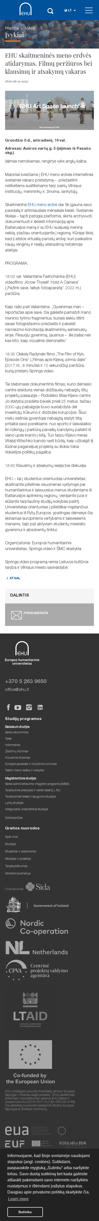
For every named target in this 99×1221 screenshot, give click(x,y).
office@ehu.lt (17, 690)
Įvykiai (30, 29)
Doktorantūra (14, 818)
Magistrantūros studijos (20, 778)
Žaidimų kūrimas (16, 751)
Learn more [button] (18, 1199)
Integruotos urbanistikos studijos (26, 809)
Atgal (15, 578)
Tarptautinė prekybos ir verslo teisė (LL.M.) (32, 790)
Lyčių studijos (14, 803)
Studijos (10, 844)
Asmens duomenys (17, 873)
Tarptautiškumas (16, 866)
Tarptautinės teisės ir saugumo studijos (30, 797)
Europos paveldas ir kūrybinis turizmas (31, 764)
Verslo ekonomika (16, 732)
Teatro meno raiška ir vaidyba (24, 770)
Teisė (8, 739)
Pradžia (12, 29)
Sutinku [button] (25, 1212)
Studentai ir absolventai (20, 851)
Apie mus (11, 837)
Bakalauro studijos (17, 727)
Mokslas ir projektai (18, 859)
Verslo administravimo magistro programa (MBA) (37, 784)
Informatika (12, 745)
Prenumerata (36, 613)
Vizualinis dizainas (17, 758)
